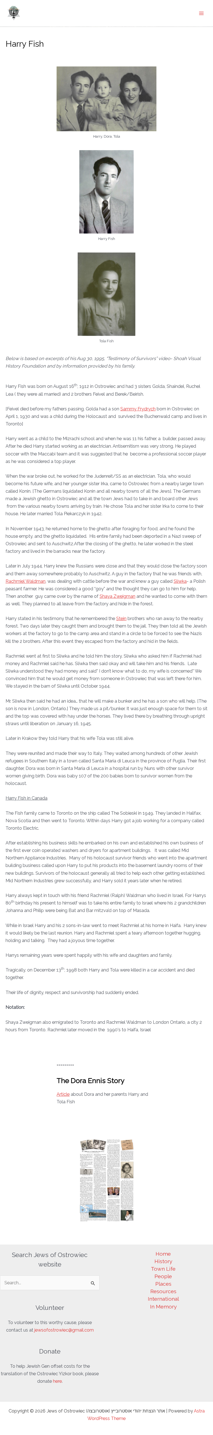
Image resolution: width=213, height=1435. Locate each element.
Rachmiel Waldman (25, 581)
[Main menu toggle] (201, 13)
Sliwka (180, 581)
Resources (163, 1291)
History (163, 1261)
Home (163, 1254)
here (57, 1381)
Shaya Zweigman (117, 596)
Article (63, 1094)
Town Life (163, 1269)
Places (163, 1284)
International (163, 1299)
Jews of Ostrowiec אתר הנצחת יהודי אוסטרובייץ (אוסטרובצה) (106, 8)
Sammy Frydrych (138, 409)
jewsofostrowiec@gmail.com (64, 1330)
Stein (121, 618)
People (163, 1276)
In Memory (163, 1306)
